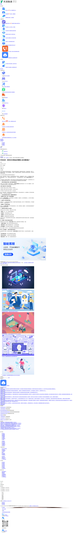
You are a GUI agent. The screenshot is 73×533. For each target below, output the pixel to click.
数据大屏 (7, 45)
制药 (2, 452)
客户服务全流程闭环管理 (10, 126)
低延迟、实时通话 (11, 17)
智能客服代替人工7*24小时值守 (11, 137)
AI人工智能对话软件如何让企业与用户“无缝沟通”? (7, 429)
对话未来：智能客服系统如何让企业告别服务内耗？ (10, 356)
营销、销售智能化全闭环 (12, 121)
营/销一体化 (4, 121)
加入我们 (3, 145)
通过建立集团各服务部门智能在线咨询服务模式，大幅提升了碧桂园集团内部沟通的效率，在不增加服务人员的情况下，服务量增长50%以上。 (25, 390)
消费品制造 (8, 86)
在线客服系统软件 (3, 407)
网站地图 (3, 504)
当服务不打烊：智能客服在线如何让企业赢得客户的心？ (8, 424)
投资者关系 (3, 468)
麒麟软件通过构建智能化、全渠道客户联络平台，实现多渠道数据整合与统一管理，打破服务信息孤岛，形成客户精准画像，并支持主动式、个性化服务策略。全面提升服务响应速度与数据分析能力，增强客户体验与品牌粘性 (36, 398)
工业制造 (5, 86)
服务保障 (3, 472)
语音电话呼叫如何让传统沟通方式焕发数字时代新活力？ (8, 426)
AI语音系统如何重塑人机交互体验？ (5, 427)
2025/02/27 (14, 422)
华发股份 (1, 394)
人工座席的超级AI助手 (11, 41)
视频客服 (7, 17)
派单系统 (3, 445)
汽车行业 (6, 81)
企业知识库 (7, 30)
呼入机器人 (10, 51)
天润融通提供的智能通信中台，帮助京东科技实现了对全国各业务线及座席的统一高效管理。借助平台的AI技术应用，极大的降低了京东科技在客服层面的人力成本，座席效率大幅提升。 (31, 396)
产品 (1, 4)
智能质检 (7, 34)
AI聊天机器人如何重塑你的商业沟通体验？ (6, 422)
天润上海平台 (6, 153)
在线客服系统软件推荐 (3, 413)
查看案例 (1, 389)
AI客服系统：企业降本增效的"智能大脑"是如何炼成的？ (8, 428)
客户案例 (1, 139)
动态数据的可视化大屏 (11, 45)
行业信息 (3, 143)
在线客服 (3, 434)
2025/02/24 (18, 428)
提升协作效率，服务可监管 (12, 63)
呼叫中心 (7, 10)
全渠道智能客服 (4, 137)
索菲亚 (1, 400)
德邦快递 (1, 392)
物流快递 (6, 97)
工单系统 (7, 63)
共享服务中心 (4, 132)
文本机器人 (3, 438)
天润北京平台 (6, 151)
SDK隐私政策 (4, 476)
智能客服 (9, 57)
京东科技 (1, 396)
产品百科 (3, 467)
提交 (9, 377)
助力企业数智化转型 (14, 57)
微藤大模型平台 (8, 23)
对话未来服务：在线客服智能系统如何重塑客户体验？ (8, 425)
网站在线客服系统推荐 (3, 410)
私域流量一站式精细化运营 (12, 67)
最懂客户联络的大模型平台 (16, 23)
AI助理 (7, 41)
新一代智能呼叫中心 (13, 10)
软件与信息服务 (7, 75)
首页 (1, 3)
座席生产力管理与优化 (11, 34)
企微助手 (7, 67)
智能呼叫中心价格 (3, 419)
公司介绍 (3, 142)
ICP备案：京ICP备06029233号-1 (34, 505)
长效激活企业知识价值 (12, 30)
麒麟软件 (1, 398)
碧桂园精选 (2, 390)
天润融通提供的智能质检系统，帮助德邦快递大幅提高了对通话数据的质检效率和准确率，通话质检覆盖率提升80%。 (20, 392)
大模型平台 (3, 444)
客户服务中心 (4, 126)
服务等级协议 (4, 471)
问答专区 (7, 157)
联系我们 (3, 144)
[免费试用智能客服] (23, 260)
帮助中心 (3, 473)
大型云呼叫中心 (2, 418)
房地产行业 (3, 457)
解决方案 (1, 68)
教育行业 (5, 108)
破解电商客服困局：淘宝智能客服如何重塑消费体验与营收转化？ (12, 289)
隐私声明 (3, 502)
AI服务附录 (3, 474)
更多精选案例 (2, 404)
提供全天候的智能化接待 (15, 51)
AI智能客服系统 (2, 416)
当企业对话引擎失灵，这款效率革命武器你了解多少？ (10, 311)
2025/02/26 (17, 429)
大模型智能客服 (2, 408)
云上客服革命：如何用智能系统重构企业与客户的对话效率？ (11, 375)
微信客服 (3, 435)
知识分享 (3, 465)
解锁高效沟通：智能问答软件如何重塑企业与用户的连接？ (12, 262)
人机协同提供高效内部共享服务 (11, 132)
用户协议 (3, 503)
